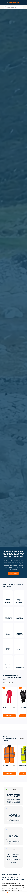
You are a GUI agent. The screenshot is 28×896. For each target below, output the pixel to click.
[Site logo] (13, 2)
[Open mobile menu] (1, 7)
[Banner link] (8, 597)
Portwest (5, 711)
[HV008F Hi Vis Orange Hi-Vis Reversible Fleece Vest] (9, 754)
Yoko (4, 768)
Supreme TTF (22, 711)
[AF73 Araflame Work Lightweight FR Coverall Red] (9, 696)
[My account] (25, 7)
